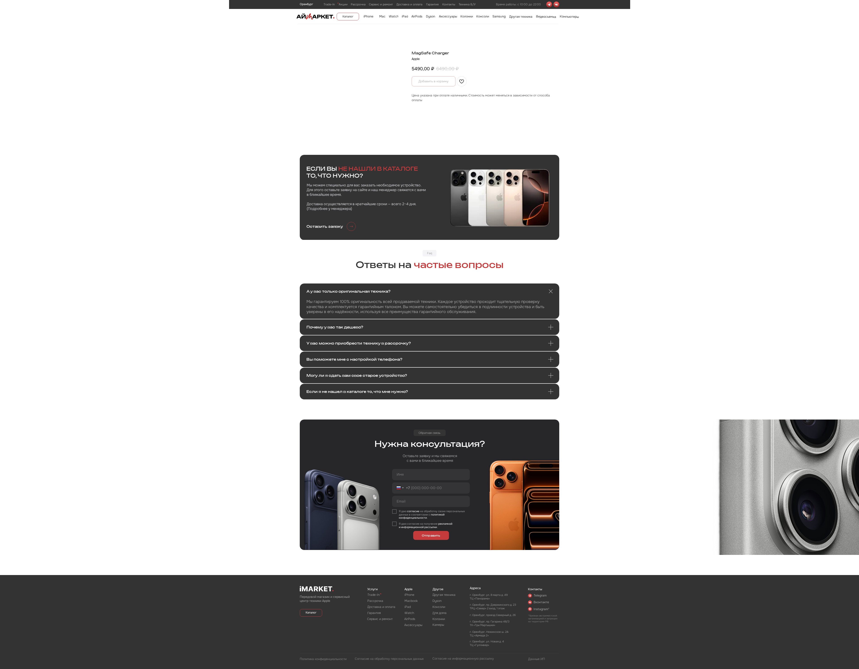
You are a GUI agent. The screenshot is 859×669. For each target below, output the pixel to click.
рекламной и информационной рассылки (425, 525)
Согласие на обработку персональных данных (389, 659)
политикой (437, 514)
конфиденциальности (413, 518)
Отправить (431, 535)
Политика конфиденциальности (323, 659)
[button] (331, 226)
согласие (413, 511)
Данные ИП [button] (536, 659)
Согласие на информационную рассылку (463, 658)
